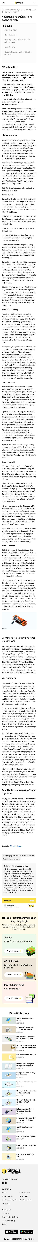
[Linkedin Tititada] (3, 1182)
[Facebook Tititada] (6, 1182)
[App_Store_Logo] (11, 1232)
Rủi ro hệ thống (15, 846)
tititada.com (14, 907)
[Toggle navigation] (3, 3)
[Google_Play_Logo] (26, 1232)
